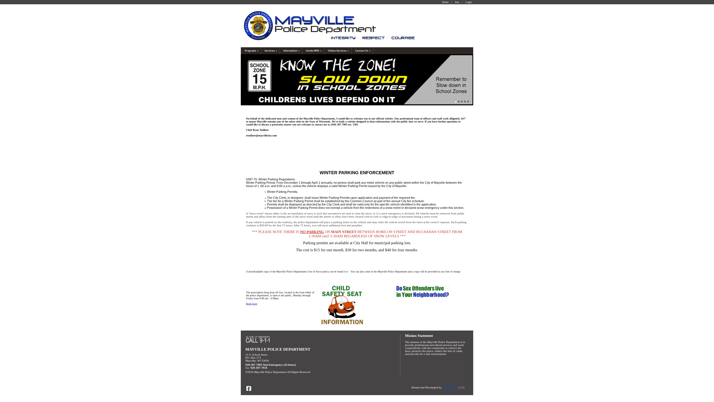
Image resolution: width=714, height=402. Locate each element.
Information (291, 50)
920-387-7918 (258, 367)
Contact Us (363, 50)
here (346, 271)
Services (271, 50)
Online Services (338, 50)
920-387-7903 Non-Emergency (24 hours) (270, 364)
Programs (252, 50)
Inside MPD (314, 50)
